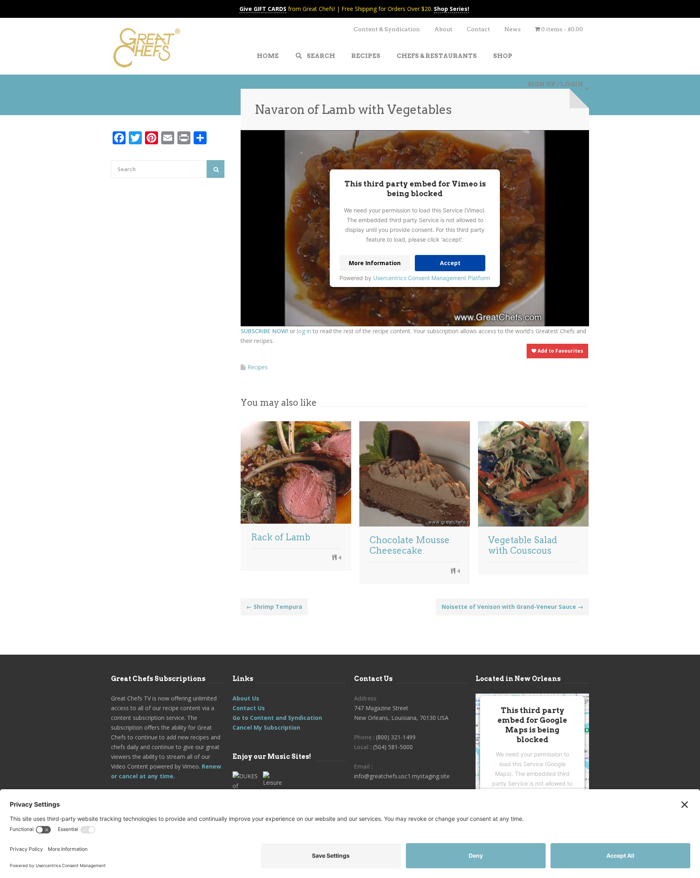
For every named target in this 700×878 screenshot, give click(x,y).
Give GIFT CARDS (262, 9)
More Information (375, 263)
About (443, 29)
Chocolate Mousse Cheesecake (409, 545)
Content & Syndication (387, 29)
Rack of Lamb (280, 537)
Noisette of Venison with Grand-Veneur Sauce (512, 606)
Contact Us (249, 708)
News (512, 29)
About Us (246, 698)
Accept (450, 263)
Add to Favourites (559, 350)
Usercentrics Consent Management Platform (431, 277)
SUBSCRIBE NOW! (264, 331)
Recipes (258, 367)
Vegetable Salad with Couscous (522, 545)
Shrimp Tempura (274, 606)
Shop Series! (451, 9)
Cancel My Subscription (266, 727)
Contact (478, 29)
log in (304, 331)
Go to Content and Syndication (277, 718)
